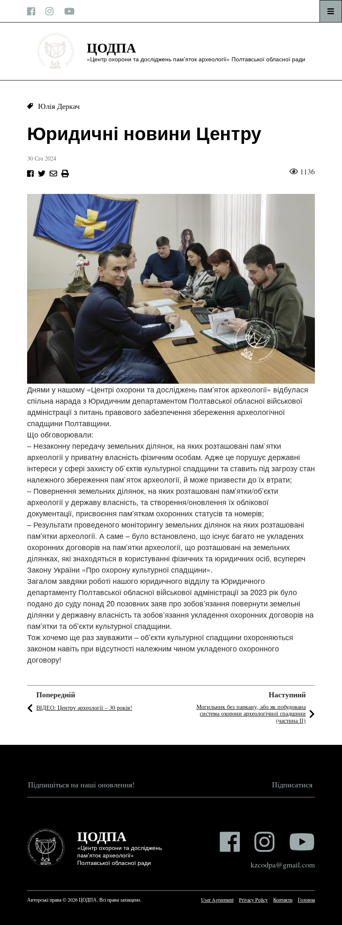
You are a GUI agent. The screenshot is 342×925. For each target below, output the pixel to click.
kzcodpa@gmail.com (283, 865)
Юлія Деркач (59, 106)
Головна (306, 899)
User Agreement (217, 899)
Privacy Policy (253, 899)
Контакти (282, 899)
